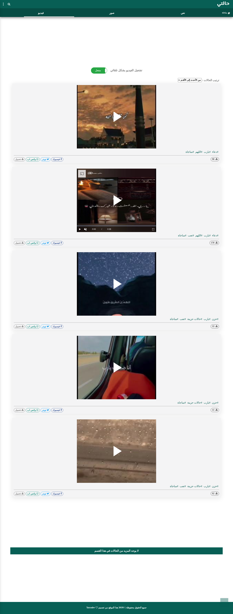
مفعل (98, 70)
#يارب (207, 151)
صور (111, 12)
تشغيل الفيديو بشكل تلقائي (126, 70)
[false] (3, 4)
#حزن (214, 319)
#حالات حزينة (194, 319)
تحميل (18, 159)
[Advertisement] (116, 40)
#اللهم (198, 151)
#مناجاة (190, 151)
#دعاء (214, 151)
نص (183, 12)
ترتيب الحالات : (210, 80)
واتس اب (31, 159)
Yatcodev (90, 607)
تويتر (44, 159)
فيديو (41, 12)
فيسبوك (57, 159)
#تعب (190, 235)
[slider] (116, 225)
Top (224, 602)
